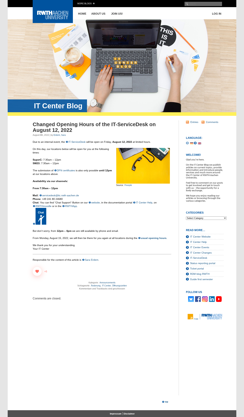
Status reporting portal (202, 263)
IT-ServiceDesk (77, 141)
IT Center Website (200, 236)
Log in (216, 13)
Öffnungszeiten (119, 285)
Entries (194, 122)
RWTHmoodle (43, 206)
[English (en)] (199, 143)
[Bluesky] (191, 298)
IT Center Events (199, 247)
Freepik (128, 185)
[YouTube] (219, 298)
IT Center (106, 285)
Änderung (96, 285)
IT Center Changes (201, 252)
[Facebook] (198, 298)
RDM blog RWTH (200, 273)
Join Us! (117, 13)
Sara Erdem (91, 259)
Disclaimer (129, 414)
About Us (98, 13)
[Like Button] (37, 271)
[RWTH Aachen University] (53, 22)
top (166, 402)
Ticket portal (197, 268)
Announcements (107, 282)
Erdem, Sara (60, 135)
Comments (212, 122)
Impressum (115, 414)
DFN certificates (66, 170)
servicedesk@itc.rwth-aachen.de (60, 195)
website (95, 202)
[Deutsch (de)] (191, 143)
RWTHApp (71, 206)
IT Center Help (144, 202)
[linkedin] (212, 298)
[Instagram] (205, 298)
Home (82, 13)
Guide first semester (201, 279)
